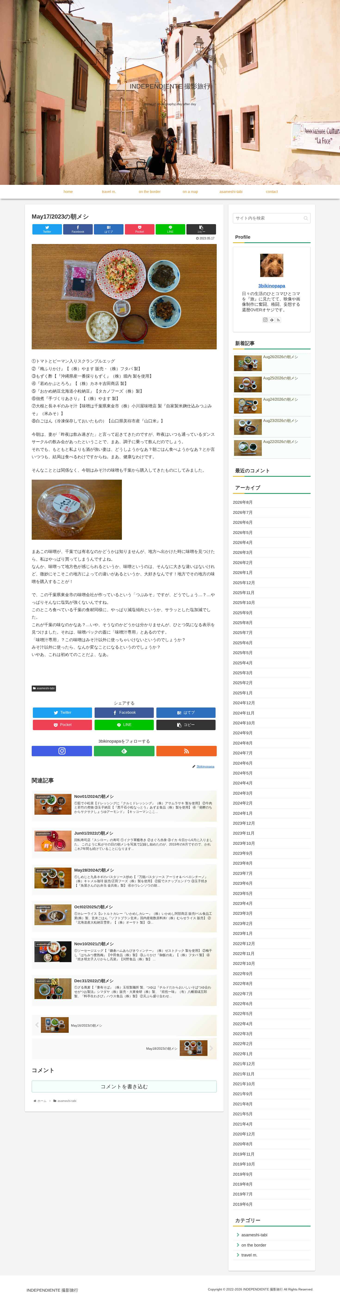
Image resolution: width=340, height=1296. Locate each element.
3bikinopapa (271, 285)
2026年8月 (243, 502)
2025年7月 (243, 632)
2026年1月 (243, 572)
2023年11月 (244, 833)
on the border (253, 1245)
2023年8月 (243, 863)
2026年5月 (243, 532)
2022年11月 (244, 953)
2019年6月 (243, 1204)
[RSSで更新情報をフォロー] (186, 751)
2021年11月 (244, 1074)
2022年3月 (243, 1033)
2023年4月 (243, 903)
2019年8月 (243, 1184)
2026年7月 (243, 512)
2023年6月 (243, 883)
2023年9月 (243, 853)
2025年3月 (243, 673)
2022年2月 (243, 1043)
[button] (306, 218)
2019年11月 (244, 1154)
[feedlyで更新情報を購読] (124, 751)
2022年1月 (243, 1054)
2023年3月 (243, 913)
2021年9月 (243, 1094)
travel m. (249, 1255)
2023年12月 (244, 823)
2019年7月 (243, 1194)
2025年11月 (244, 592)
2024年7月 (243, 753)
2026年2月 (243, 562)
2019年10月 (244, 1164)
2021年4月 (243, 1124)
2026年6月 (243, 522)
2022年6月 (243, 1003)
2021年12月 (244, 1063)
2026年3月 (243, 552)
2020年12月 (244, 1134)
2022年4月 (243, 1024)
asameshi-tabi (46, 688)
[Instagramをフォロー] (62, 751)
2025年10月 (244, 602)
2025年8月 (243, 622)
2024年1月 (243, 813)
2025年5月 (243, 652)
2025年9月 (243, 612)
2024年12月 (244, 703)
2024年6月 (243, 763)
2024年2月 (243, 803)
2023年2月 (243, 923)
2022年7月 (243, 993)
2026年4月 (243, 542)
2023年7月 (243, 873)
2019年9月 (243, 1174)
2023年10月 (244, 843)
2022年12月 (244, 943)
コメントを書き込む (124, 1086)
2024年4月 (243, 783)
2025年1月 (243, 693)
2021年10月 (244, 1084)
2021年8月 (243, 1104)
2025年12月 (244, 582)
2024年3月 (243, 793)
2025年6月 (243, 642)
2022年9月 (243, 973)
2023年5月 (243, 893)
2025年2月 (243, 682)
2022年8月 (243, 983)
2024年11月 (244, 713)
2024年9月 (243, 733)
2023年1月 (243, 933)
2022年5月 (243, 1013)
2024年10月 (244, 723)
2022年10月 (244, 963)
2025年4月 (243, 663)
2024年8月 (243, 743)
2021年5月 (243, 1114)
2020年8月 (243, 1144)
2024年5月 (243, 773)
